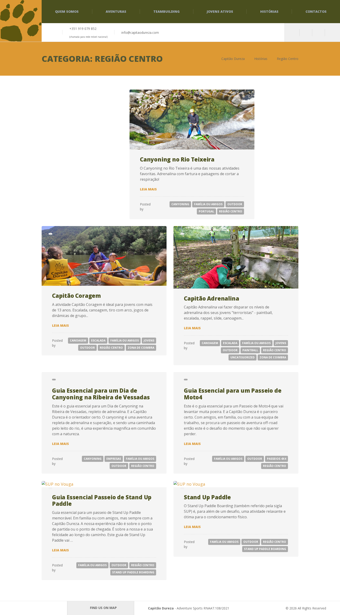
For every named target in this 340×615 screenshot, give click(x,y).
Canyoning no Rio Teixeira (177, 159)
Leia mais (148, 189)
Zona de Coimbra (141, 348)
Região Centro (230, 211)
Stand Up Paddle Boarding (133, 572)
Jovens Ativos (220, 11)
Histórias (269, 11)
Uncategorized (242, 357)
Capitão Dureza (161, 608)
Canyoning (180, 204)
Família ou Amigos (208, 204)
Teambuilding (166, 11)
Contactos (316, 11)
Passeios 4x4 (276, 459)
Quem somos (67, 11)
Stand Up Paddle (207, 497)
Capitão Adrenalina (211, 298)
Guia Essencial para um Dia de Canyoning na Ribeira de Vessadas (101, 394)
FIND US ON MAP (103, 608)
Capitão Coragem (76, 295)
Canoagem (78, 340)
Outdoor (234, 204)
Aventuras (116, 11)
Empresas (113, 459)
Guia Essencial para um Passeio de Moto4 (232, 394)
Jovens (149, 340)
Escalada (98, 340)
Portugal (206, 211)
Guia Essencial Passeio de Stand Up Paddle (101, 500)
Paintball (250, 350)
